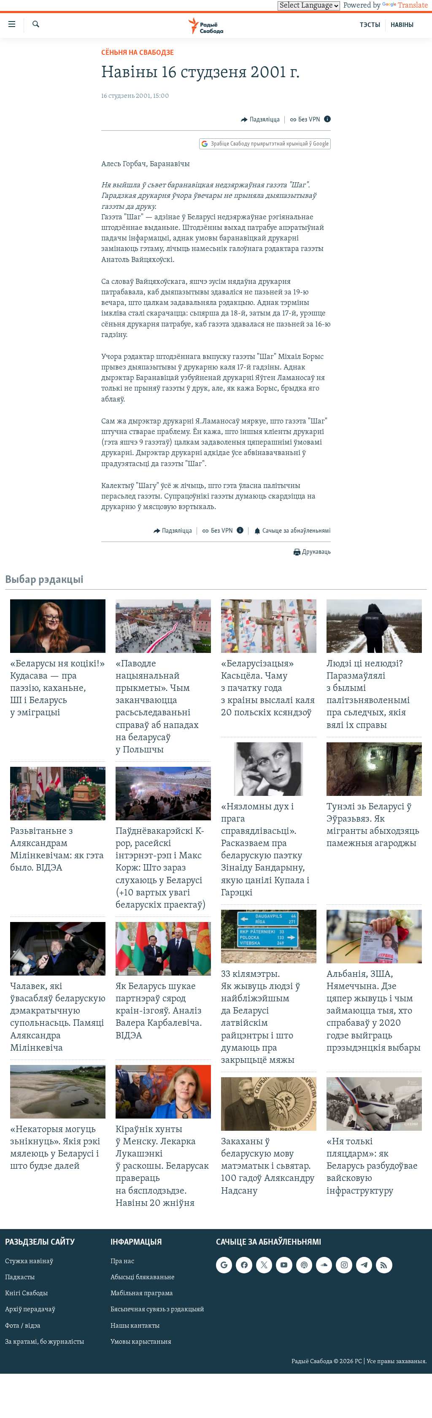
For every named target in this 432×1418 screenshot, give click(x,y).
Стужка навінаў (29, 1261)
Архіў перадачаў (30, 1309)
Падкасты (20, 1277)
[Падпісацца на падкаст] (304, 1265)
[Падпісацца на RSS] (384, 1265)
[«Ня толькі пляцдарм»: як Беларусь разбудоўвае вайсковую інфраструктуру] (374, 1104)
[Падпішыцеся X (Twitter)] (264, 1265)
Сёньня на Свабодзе (137, 53)
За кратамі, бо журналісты (44, 1341)
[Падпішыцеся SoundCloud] (324, 1265)
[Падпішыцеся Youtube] (284, 1265)
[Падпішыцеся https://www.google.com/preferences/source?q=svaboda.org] (224, 1265)
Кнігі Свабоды (26, 1293)
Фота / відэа (22, 1325)
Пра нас (122, 1261)
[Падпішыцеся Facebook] (244, 1265)
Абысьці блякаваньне (143, 1277)
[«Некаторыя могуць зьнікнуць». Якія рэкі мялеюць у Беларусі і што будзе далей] (57, 1092)
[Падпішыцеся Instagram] (344, 1265)
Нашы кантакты (135, 1325)
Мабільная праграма (142, 1293)
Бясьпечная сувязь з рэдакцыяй (157, 1309)
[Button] (260, 119)
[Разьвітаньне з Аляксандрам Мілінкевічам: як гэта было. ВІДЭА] (57, 793)
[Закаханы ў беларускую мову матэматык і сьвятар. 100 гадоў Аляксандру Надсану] (268, 1104)
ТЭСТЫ (370, 25)
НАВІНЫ (402, 25)
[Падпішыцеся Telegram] (364, 1265)
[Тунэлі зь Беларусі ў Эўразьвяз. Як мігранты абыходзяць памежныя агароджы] (374, 769)
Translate (413, 6)
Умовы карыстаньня (141, 1341)
